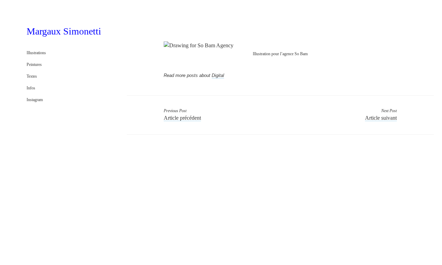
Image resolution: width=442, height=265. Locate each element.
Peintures (34, 64)
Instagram (35, 99)
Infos (31, 88)
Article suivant (381, 118)
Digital (218, 75)
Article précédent (182, 118)
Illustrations (36, 52)
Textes (32, 76)
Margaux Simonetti (64, 31)
